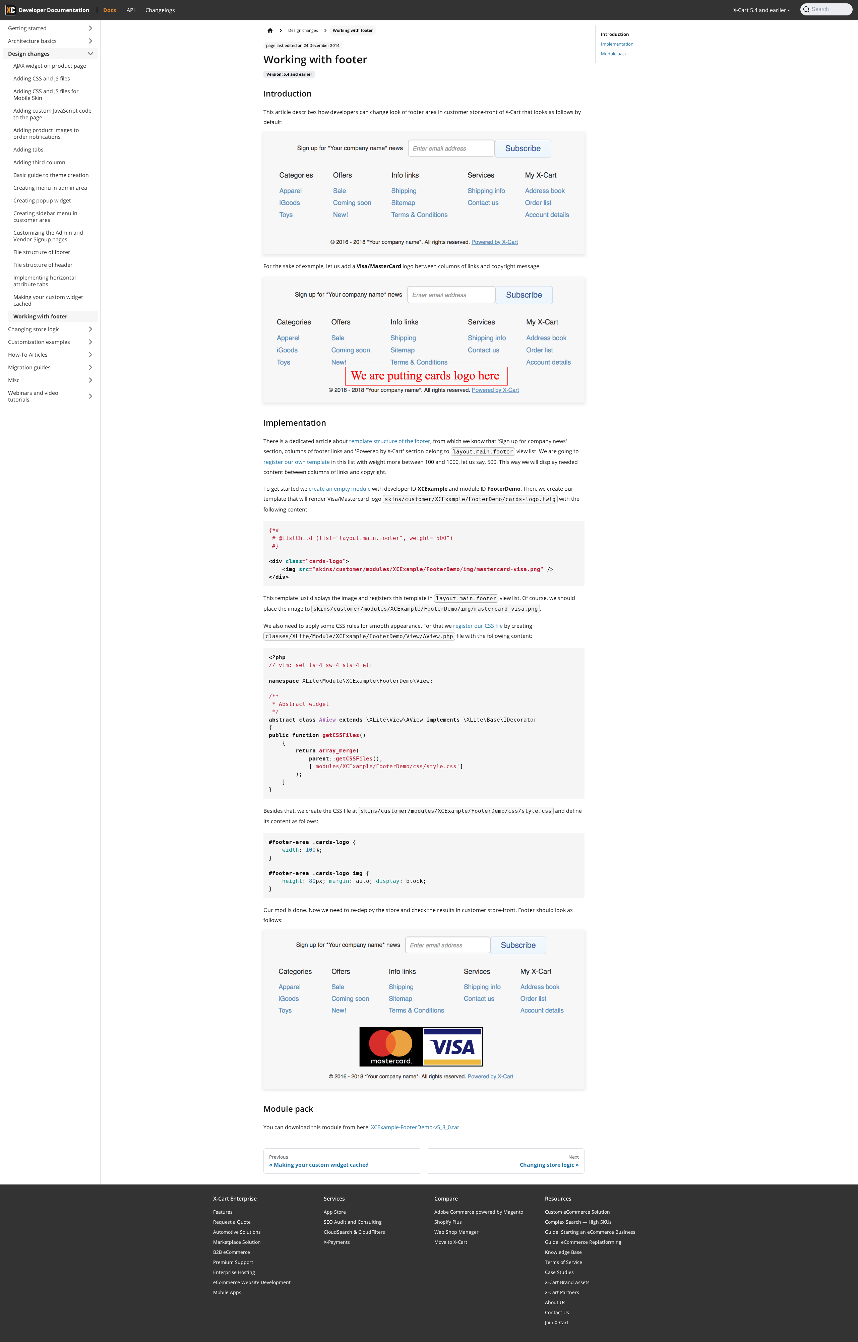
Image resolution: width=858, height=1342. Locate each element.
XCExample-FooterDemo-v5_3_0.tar (415, 1127)
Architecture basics (32, 41)
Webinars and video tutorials (33, 396)
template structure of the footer (389, 441)
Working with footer (40, 316)
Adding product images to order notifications (46, 133)
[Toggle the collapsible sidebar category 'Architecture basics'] (90, 41)
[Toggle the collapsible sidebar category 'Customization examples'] (90, 342)
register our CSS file (478, 625)
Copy (574, 529)
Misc (13, 380)
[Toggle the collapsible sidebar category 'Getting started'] (90, 28)
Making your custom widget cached (48, 300)
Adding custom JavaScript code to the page (52, 114)
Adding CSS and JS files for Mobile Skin (46, 94)
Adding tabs (28, 149)
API (131, 10)
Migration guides (29, 367)
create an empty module (340, 488)
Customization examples (39, 342)
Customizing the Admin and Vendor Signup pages (48, 236)
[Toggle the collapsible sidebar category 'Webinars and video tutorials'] (90, 396)
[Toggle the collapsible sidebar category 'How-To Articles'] (90, 354)
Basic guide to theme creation (51, 175)
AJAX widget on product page (49, 65)
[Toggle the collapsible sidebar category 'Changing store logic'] (90, 329)
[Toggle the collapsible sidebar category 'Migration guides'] (90, 367)
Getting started (27, 28)
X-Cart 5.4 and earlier (759, 10)
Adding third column (39, 162)
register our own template (296, 462)
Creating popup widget (42, 200)
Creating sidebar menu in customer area (45, 216)
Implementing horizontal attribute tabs (44, 281)
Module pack (614, 54)
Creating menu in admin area (50, 187)
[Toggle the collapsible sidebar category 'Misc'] (90, 380)
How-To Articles (28, 354)
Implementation (617, 44)
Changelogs (160, 10)
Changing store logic (34, 329)
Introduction (615, 34)
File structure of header (43, 264)
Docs (109, 10)
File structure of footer (41, 252)
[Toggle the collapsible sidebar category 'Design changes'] (90, 53)
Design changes (29, 53)
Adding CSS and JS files (41, 78)
